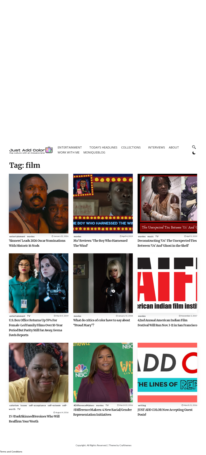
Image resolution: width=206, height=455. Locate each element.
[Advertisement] (103, 22)
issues (23, 405)
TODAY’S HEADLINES (103, 147)
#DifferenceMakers (84, 405)
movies (31, 236)
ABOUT (174, 147)
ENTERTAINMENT (70, 147)
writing (142, 405)
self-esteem (54, 405)
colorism (14, 405)
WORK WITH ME (69, 152)
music (150, 236)
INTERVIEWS (156, 147)
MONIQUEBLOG (94, 152)
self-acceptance (37, 405)
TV (157, 236)
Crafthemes (125, 445)
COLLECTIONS (131, 147)
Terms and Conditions (11, 451)
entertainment (17, 236)
